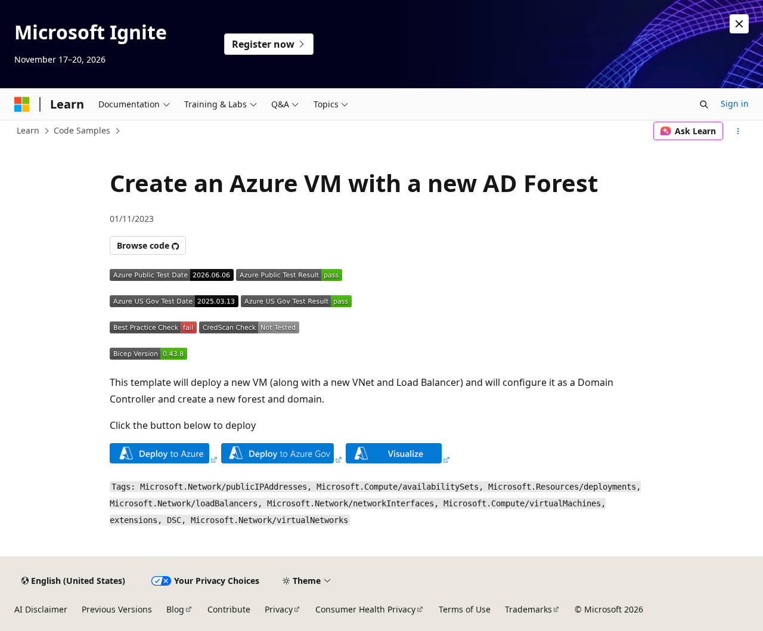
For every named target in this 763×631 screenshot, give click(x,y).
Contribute (228, 609)
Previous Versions (117, 609)
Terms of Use (465, 609)
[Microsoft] (22, 104)
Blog (175, 609)
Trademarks (528, 609)
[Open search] (704, 104)
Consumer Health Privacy (365, 609)
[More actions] (738, 131)
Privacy (279, 609)
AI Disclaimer (40, 609)
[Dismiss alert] (739, 23)
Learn (28, 130)
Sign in (735, 103)
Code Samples (82, 130)
